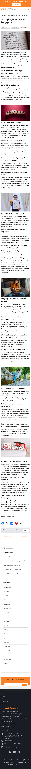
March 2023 (6, 642)
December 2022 (7, 655)
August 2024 (6, 591)
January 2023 (7, 650)
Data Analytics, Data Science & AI (10, 716)
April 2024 (6, 595)
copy (25, 530)
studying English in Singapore (20, 76)
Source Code (19, 764)
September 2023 (7, 616)
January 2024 (7, 604)
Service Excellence (6, 726)
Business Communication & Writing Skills (12, 714)
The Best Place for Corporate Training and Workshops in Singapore (13, 574)
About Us (3, 699)
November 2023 (7, 608)
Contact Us (4, 701)
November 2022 (7, 659)
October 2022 (7, 663)
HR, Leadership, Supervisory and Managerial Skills (14, 719)
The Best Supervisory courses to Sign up (13, 569)
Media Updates (5, 704)
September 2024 (7, 587)
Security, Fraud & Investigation (9, 724)
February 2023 (7, 646)
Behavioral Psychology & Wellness (10, 711)
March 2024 (6, 599)
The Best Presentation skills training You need (14, 560)
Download (16, 4)
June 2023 (6, 629)
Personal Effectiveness (7, 721)
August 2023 (6, 621)
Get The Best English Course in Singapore (13, 556)
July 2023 (6, 625)
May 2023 (6, 633)
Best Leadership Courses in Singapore (12, 565)
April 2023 (6, 638)
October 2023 (7, 612)
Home (3, 696)
